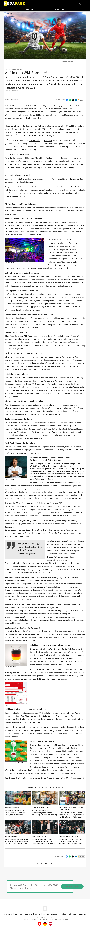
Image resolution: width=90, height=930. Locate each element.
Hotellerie (48, 140)
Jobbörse (29, 9)
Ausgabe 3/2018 (10, 69)
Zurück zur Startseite (45, 864)
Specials (19, 69)
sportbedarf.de (23, 345)
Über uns (46, 914)
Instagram (82, 914)
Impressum (34, 919)
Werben (37, 914)
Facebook (63, 914)
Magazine (18, 914)
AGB (40, 919)
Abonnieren (28, 914)
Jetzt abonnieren (72, 886)
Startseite (8, 914)
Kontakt (54, 914)
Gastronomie (34, 140)
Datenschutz (25, 919)
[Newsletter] (80, 4)
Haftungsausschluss (49, 919)
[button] (84, 4)
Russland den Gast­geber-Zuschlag (19, 112)
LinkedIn (72, 914)
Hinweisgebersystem (62, 919)
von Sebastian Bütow (12, 91)
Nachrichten (59, 9)
